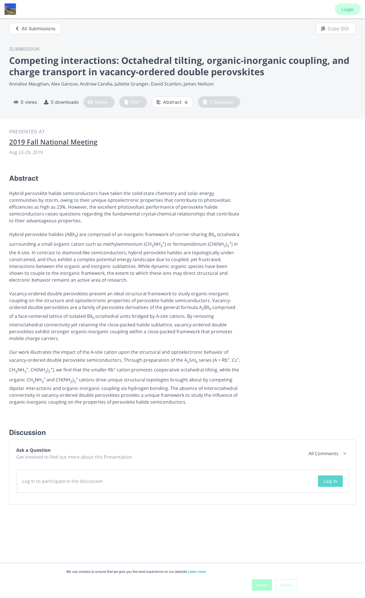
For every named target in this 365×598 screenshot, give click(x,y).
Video (101, 102)
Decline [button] (286, 584)
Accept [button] (262, 584)
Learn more (197, 571)
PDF (135, 102)
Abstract (172, 102)
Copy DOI (338, 28)
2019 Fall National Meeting (53, 142)
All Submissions (38, 28)
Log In (330, 481)
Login (348, 9)
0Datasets (221, 102)
